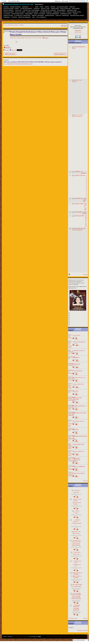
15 (78, 402)
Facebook (14, 50)
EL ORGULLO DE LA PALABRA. (76, 576)
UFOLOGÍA (75, 391)
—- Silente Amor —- (76, 554)
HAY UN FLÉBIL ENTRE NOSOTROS (76, 597)
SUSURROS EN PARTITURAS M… (80, 436)
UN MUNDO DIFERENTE (76, 609)
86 (75, 345)
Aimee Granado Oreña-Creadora (19, 636)
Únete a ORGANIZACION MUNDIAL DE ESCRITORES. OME (18, 64)
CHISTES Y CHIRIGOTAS (79, 466)
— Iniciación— (76, 492)
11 (78, 409)
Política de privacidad (70, 636)
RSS (69, 274)
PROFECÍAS (76, 429)
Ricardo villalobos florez (77, 589)
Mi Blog (22, 25)
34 (75, 367)
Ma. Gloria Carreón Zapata (77, 580)
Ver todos (85, 274)
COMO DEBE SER (84, 200)
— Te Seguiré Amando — (76, 523)
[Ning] (3, 1)
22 (78, 345)
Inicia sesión (78, 32)
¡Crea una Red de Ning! (13, 1)
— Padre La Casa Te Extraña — (76, 503)
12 (78, 441)
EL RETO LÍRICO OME (78, 444)
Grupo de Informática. (78, 370)
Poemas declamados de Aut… (79, 377)
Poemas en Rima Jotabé (78, 384)
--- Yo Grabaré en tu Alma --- (76, 565)
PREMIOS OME (76, 364)
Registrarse (58, 1)
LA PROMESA (83, 172)
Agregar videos (73, 618)
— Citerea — (76, 513)
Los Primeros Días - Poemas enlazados (76, 544)
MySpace (7, 50)
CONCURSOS (76, 357)
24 (78, 447)
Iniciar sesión (65, 1)
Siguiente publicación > (60, 54)
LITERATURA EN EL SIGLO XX (79, 413)
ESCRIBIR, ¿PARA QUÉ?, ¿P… (80, 406)
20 (78, 463)
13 (75, 361)
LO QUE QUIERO (85, 212)
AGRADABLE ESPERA (86, 221)
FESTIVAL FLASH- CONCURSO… (77, 398)
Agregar (65, 25)
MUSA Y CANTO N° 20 (78, 451)
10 (78, 418)
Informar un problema (58, 636)
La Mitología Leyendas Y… (79, 350)
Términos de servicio (81, 636)
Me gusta (7, 47)
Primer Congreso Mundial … (79, 473)
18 (78, 367)
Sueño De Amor (76, 533)
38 (78, 455)
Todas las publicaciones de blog (10, 25)
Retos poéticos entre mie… (79, 421)
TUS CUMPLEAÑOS (76, 586)
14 (75, 354)
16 (78, 387)
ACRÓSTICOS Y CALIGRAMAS (76, 459)
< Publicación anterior (9, 54)
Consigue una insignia (82, 630)
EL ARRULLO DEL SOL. (86, 186)
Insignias (49, 636)
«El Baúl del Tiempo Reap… (79, 342)
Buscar (87, 1)
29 (78, 361)
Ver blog (46, 38)
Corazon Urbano (76, 335)
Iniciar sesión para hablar (79, 640)
